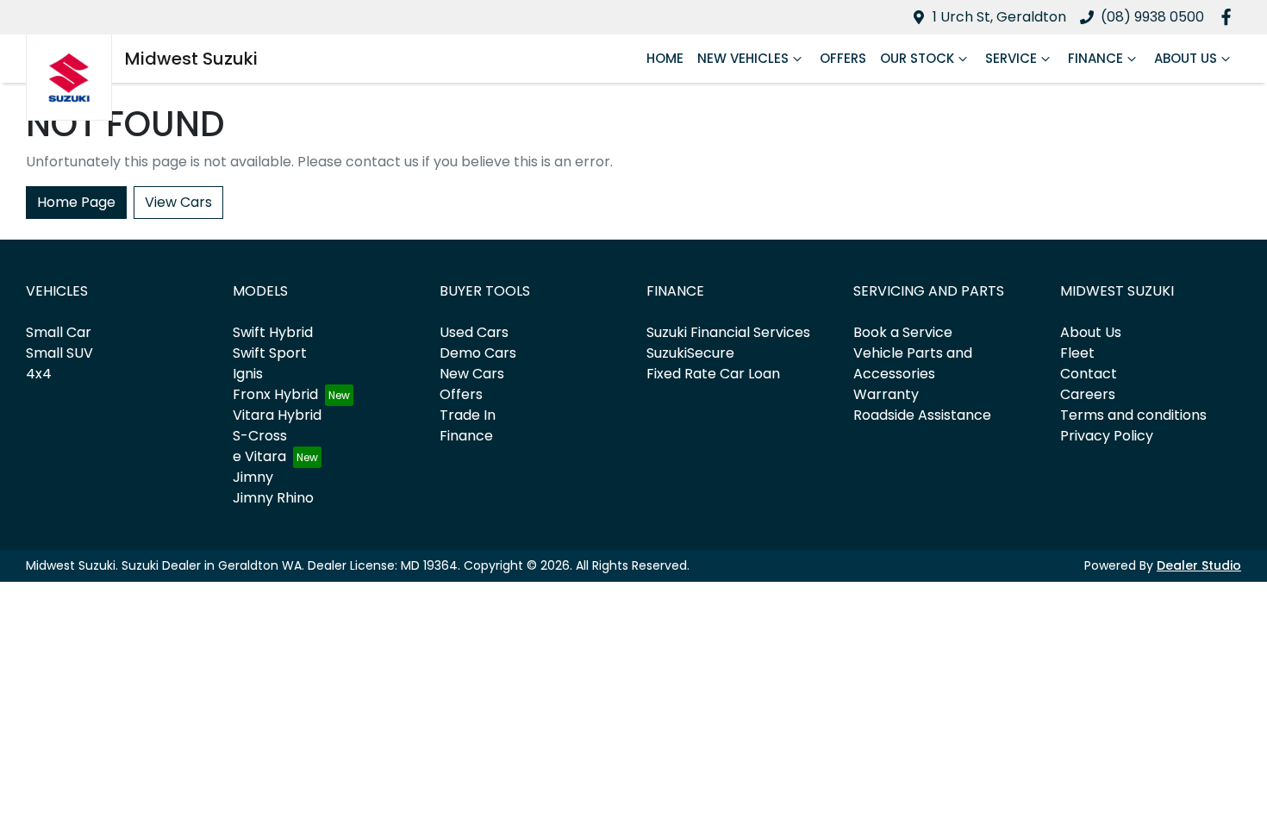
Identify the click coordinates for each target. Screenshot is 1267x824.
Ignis (248, 374)
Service (1011, 58)
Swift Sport (270, 353)
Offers (843, 58)
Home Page (76, 202)
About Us (1185, 58)
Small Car (58, 332)
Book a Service (902, 332)
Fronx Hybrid (275, 394)
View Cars (178, 202)
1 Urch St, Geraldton (999, 17)
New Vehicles (743, 58)
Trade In (468, 415)
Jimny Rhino (273, 498)
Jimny (253, 477)
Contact (1088, 374)
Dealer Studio (1199, 565)
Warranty (886, 394)
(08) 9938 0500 (1152, 17)
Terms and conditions (1133, 415)
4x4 (39, 374)
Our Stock (917, 58)
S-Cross (260, 436)
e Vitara (259, 456)
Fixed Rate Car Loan (713, 374)
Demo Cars (478, 353)
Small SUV (59, 353)
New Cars (472, 374)
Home (664, 58)
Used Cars (474, 332)
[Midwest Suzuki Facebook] (1229, 17)
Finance (1095, 58)
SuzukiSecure (690, 353)
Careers (1087, 394)
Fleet (1077, 353)
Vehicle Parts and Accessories (912, 363)
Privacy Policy (1106, 436)
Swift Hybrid (273, 332)
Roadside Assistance (922, 415)
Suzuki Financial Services (728, 332)
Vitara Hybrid (277, 415)
